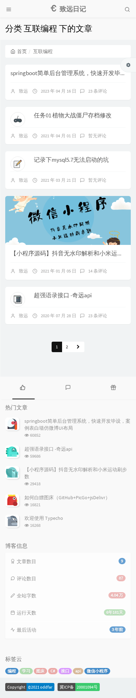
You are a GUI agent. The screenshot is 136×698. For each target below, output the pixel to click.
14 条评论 (97, 271)
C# (53, 671)
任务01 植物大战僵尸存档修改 (73, 115)
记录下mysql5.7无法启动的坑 (71, 159)
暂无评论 (97, 136)
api (78, 671)
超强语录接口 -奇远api (63, 295)
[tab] (22, 387)
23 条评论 (97, 91)
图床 (40, 671)
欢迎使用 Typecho (43, 518)
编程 (12, 671)
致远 (23, 91)
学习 (26, 671)
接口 (65, 671)
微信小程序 (97, 671)
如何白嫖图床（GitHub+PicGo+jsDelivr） (67, 497)
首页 (22, 51)
